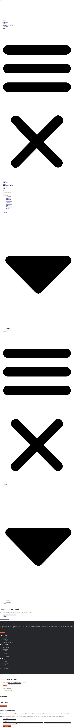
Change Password (10, 206)
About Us (5, 650)
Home (4, 20)
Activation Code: (6, 721)
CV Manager (8, 202)
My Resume (8, 199)
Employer (8, 654)
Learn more (2, 632)
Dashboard (8, 196)
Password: (5, 684)
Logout (7, 209)
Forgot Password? (7, 688)
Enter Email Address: (7, 682)
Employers (5, 22)
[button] (37, 104)
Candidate (8, 656)
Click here (2, 716)
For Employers (6, 663)
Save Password (8, 690)
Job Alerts (8, 208)
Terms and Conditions (8, 642)
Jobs (4, 28)
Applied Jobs (9, 201)
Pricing (4, 23)
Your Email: (5, 718)
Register (5, 653)
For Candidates (6, 647)
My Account (5, 195)
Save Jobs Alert (3, 706)
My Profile (8, 198)
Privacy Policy (6, 640)
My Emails (8, 205)
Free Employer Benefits (8, 25)
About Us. (5, 638)
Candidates (5, 26)
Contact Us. (5, 639)
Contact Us (5, 651)
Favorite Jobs (9, 204)
